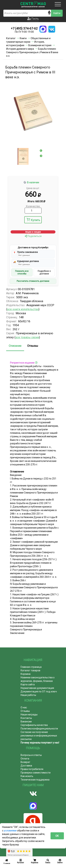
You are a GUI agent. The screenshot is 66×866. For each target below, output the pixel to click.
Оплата (25, 758)
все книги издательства (23, 309)
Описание (15, 345)
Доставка (26, 765)
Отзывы (32, 345)
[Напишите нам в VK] (51, 29)
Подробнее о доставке (44, 272)
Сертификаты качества (34, 725)
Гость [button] (35, 18)
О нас (24, 707)
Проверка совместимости (36, 772)
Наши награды (29, 714)
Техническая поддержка (35, 779)
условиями (10, 830)
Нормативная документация (37, 688)
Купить (35, 220)
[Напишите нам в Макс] (42, 29)
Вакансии (26, 721)
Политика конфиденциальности (39, 728)
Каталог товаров (30, 670)
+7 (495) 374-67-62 (24, 28)
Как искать (27, 776)
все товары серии (27, 337)
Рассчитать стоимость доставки (33, 281)
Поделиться (34, 236)
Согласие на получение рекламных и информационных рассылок (39, 735)
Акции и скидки (33, 232)
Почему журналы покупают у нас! (40, 742)
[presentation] (41, 150)
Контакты (26, 718)
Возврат (25, 762)
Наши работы (28, 695)
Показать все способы (22, 272)
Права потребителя (32, 769)
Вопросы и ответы (31, 755)
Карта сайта (28, 684)
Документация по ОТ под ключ (39, 691)
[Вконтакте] (33, 793)
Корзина (25, 674)
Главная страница (31, 667)
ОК (57, 835)
